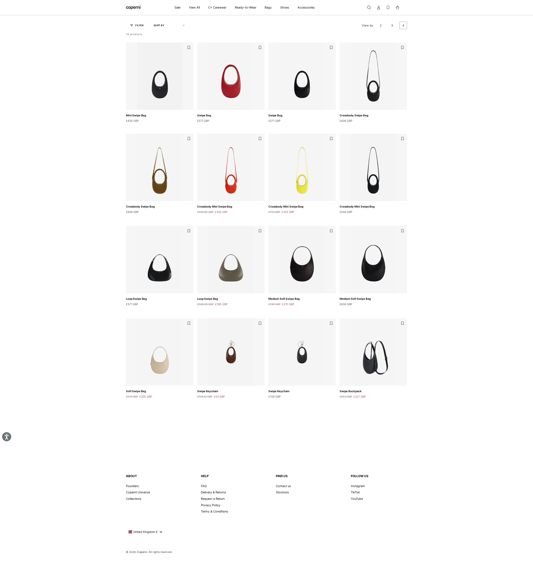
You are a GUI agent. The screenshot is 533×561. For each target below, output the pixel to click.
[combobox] (145, 532)
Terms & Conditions (214, 511)
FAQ (204, 486)
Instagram (358, 486)
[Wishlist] (388, 7)
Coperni (142, 552)
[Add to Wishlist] (189, 47)
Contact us (283, 486)
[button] (369, 7)
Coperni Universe (138, 492)
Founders (132, 486)
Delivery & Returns (213, 492)
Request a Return (213, 498)
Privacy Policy (210, 505)
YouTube (357, 498)
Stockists (282, 492)
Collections (133, 498)
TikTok (355, 492)
